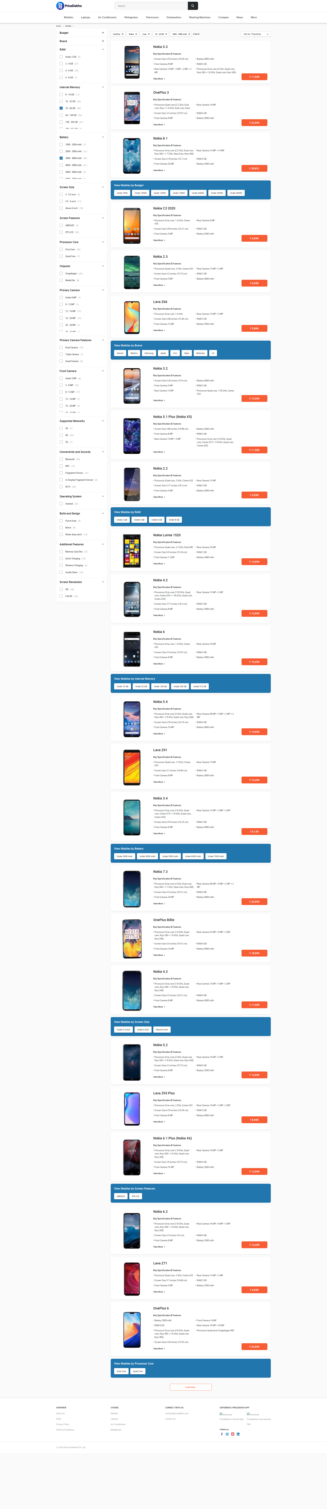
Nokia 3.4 (160, 798)
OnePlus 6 (161, 1308)
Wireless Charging (76, 565)
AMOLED (121, 1196)
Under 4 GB (139, 519)
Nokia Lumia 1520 (167, 535)
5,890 (254, 328)
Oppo (186, 353)
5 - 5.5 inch (72, 194)
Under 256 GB (180, 686)
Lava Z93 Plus (164, 1093)
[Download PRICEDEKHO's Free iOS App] (232, 1417)
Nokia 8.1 (160, 138)
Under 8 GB (174, 519)
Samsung (149, 353)
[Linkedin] (238, 1434)
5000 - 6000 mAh (75, 171)
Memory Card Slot (76, 551)
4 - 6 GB (71, 70)
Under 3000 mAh (147, 856)
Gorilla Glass (74, 572)
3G (68, 428)
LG (213, 353)
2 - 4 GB (71, 63)
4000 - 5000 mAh (76, 165)
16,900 (254, 731)
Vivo (175, 353)
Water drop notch (76, 534)
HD (69, 589)
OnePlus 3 (161, 92)
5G (68, 441)
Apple (163, 353)
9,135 (254, 831)
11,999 (254, 76)
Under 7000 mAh (216, 856)
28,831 (254, 168)
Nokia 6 (159, 631)
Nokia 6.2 (160, 1211)
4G (69, 435)
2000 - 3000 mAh (76, 151)
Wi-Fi (70, 486)
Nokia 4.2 (160, 580)
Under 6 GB (157, 519)
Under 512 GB (199, 686)
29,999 (254, 901)
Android (71, 503)
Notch (70, 527)
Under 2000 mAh (125, 856)
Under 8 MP (73, 297)
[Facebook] (222, 1434)
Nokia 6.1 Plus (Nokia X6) (172, 1138)
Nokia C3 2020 (164, 208)
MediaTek (72, 280)
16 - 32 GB (73, 101)
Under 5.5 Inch (123, 1029)
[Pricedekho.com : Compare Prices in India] (71, 6)
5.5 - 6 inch (73, 201)
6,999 (254, 238)
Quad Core (138, 1371)
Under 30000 (236, 193)
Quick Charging (75, 558)
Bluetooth (72, 459)
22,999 (254, 122)
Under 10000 (141, 193)
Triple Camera (74, 354)
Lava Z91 (160, 750)
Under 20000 (198, 193)
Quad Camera (74, 361)
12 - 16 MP (73, 311)
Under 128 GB (160, 686)
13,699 (254, 613)
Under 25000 (217, 193)
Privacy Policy (62, 1424)
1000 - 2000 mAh (75, 144)
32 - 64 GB (73, 108)
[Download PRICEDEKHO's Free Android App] (259, 1419)
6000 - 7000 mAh (75, 178)
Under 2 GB (122, 519)
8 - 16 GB (72, 94)
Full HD (71, 596)
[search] (193, 6)
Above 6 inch (162, 1029)
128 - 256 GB (74, 121)
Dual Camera (74, 347)
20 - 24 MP (72, 324)
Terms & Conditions (65, 1429)
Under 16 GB (122, 686)
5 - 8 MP (72, 385)
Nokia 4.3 (160, 971)
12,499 (254, 780)
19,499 (254, 662)
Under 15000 (179, 193)
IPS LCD (135, 1196)
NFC (70, 466)
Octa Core (121, 1371)
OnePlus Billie (163, 919)
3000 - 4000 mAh (76, 158)
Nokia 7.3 (160, 871)
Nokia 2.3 (160, 256)
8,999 (254, 1119)
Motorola (200, 353)
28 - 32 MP (72, 331)
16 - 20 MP (73, 318)
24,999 (254, 1346)
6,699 (254, 1290)
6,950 (254, 283)
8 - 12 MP (72, 304)
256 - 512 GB (73, 128)
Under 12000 (160, 193)
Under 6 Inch (143, 1029)
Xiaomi (120, 353)
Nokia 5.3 (160, 46)
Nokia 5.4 (160, 701)
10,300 (254, 398)
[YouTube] (233, 1434)
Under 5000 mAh (170, 856)
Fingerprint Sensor (76, 472)
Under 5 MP (73, 378)
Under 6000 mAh (193, 856)
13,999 (254, 561)
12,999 (254, 1171)
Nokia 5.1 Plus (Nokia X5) (172, 416)
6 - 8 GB (71, 77)
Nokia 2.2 (160, 468)
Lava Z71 (160, 1263)
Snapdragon (73, 273)
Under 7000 (122, 193)
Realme (134, 353)
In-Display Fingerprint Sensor (81, 479)
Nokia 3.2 (160, 368)
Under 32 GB (141, 686)
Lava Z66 (160, 301)
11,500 (254, 450)
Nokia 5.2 (160, 1045)
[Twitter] (227, 1434)
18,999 (254, 953)
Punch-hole (73, 520)
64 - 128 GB (73, 115)
